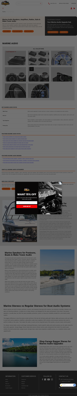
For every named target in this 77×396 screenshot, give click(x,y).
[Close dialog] (60, 183)
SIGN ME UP (26, 206)
